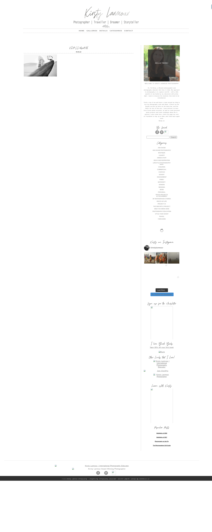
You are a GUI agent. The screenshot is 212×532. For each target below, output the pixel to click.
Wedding (162, 187)
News (162, 189)
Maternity (162, 182)
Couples (162, 172)
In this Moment (161, 196)
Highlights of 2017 (161, 437)
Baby (162, 164)
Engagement (162, 177)
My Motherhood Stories (162, 199)
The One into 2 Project (161, 206)
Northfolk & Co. (144, 479)
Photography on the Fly (162, 441)
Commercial (161, 169)
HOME (81, 31)
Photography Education (161, 211)
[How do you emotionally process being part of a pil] (173, 258)
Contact (128, 31)
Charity (162, 155)
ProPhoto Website (124, 479)
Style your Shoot (161, 214)
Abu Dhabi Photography (162, 150)
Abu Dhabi (162, 148)
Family (161, 179)
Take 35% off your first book (162, 347)
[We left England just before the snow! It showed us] (173, 281)
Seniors (162, 184)
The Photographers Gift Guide (162, 445)
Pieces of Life (162, 201)
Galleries (92, 31)
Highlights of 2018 (161, 433)
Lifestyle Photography (162, 163)
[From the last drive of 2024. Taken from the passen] (162, 281)
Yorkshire (162, 219)
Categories (116, 31)
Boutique (161, 153)
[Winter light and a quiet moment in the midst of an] (173, 270)
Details (103, 31)
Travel (161, 216)
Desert (161, 174)
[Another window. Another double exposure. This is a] (150, 281)
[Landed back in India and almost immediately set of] (150, 270)
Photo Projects (162, 194)
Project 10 (162, 204)
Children (161, 167)
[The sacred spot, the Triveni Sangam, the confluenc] (162, 258)
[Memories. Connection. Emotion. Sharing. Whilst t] (162, 270)
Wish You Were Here (161, 209)
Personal (161, 192)
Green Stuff (161, 158)
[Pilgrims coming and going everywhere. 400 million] (150, 258)
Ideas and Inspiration (162, 160)
